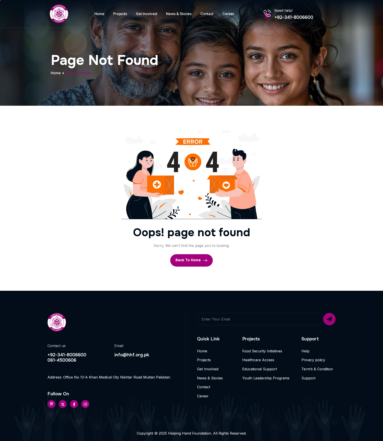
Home (99, 14)
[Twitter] (63, 404)
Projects (120, 14)
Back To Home (189, 260)
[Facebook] (74, 404)
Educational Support (259, 369)
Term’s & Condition (317, 369)
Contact (206, 14)
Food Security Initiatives (262, 351)
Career (228, 14)
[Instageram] (85, 404)
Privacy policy (313, 360)
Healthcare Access (258, 360)
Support (308, 378)
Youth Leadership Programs (265, 378)
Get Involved (146, 14)
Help (305, 351)
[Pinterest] (51, 404)
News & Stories (179, 14)
